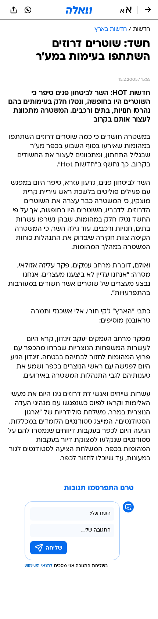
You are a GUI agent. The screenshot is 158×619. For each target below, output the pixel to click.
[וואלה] (79, 10)
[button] (126, 10)
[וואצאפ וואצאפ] (28, 10)
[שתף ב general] (14, 10)
